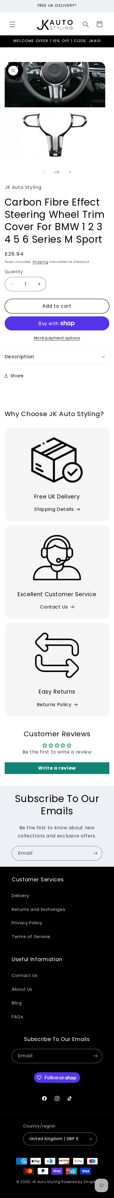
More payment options (57, 337)
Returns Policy (54, 704)
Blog (17, 1003)
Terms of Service (31, 937)
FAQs (17, 1017)
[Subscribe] (95, 853)
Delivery (20, 896)
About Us (22, 989)
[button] (12, 24)
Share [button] (17, 376)
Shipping (40, 262)
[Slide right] (70, 172)
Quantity (14, 272)
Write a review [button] (57, 768)
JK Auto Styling (46, 1182)
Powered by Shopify (79, 1182)
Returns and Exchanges (38, 909)
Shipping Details (54, 509)
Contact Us (54, 607)
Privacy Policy (27, 923)
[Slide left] (43, 172)
